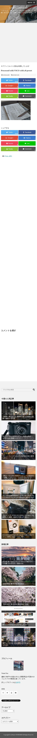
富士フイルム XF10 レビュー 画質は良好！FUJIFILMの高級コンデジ (17, 437)
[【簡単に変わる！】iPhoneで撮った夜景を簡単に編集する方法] (18, 410)
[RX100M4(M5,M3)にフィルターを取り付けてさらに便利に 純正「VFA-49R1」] (18, 529)
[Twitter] (7, 692)
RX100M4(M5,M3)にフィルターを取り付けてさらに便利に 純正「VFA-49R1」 (18, 536)
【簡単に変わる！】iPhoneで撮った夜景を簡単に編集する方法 (18, 417)
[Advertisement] (18, 42)
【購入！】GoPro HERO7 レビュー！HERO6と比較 (18, 476)
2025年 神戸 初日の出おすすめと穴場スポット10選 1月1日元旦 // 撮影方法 (17, 562)
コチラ (18, 682)
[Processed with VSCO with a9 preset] (27, 85)
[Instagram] (3, 692)
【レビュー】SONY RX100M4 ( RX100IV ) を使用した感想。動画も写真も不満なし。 (18, 516)
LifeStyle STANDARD (18, 8)
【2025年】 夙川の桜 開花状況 (13, 584)
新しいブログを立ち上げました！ (14, 624)
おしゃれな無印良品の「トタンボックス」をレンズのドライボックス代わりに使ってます (18, 496)
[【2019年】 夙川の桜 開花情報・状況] (18, 596)
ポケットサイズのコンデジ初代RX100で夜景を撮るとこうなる (18, 457)
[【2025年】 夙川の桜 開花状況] (18, 576)
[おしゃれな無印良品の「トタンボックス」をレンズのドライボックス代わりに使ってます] (18, 489)
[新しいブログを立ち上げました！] (18, 617)
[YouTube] (11, 692)
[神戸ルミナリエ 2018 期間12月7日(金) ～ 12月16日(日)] (18, 637)
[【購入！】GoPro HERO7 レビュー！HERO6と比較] (18, 470)
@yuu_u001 (8, 156)
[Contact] (15, 692)
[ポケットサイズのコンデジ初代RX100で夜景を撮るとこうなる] (18, 450)
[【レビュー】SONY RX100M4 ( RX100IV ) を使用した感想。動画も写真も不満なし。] (18, 509)
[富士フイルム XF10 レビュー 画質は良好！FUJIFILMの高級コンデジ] (18, 430)
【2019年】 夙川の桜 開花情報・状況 (15, 604)
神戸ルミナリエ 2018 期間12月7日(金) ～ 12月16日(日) (18, 644)
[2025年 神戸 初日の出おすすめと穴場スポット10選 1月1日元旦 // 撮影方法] (18, 555)
